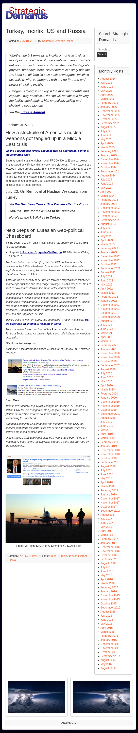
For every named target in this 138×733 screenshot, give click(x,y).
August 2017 (108, 514)
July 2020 (106, 373)
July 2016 (106, 567)
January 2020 (108, 397)
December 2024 (110, 159)
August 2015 (108, 611)
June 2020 (106, 377)
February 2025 (109, 151)
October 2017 (108, 506)
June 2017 (106, 522)
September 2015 (110, 607)
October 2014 (108, 652)
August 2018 (108, 466)
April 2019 (106, 434)
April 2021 (106, 337)
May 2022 (106, 284)
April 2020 (106, 385)
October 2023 (108, 215)
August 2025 (108, 127)
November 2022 (110, 260)
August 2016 (108, 563)
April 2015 (106, 627)
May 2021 (106, 333)
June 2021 (106, 329)
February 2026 (109, 102)
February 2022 (109, 296)
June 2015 (106, 619)
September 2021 (110, 316)
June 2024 (106, 183)
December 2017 (110, 498)
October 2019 (108, 409)
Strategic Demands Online (58, 41)
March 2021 (107, 341)
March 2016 (107, 583)
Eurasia (62, 556)
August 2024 (108, 175)
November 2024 (110, 163)
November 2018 (110, 454)
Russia (11, 560)
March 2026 (107, 98)
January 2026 (108, 106)
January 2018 (108, 494)
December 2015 (110, 595)
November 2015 (110, 599)
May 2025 (106, 139)
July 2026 (106, 82)
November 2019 (110, 405)
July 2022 (106, 276)
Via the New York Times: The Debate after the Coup (48, 204)
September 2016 (110, 559)
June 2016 (106, 571)
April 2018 (106, 482)
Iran (70, 556)
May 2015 (106, 623)
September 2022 (110, 268)
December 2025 (110, 111)
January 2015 (108, 639)
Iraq (76, 556)
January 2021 (108, 349)
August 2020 (108, 369)
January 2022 (108, 300)
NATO (23, 556)
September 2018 (110, 462)
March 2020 (107, 389)
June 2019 (106, 425)
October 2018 (108, 458)
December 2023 (110, 207)
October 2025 (108, 119)
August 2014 (108, 660)
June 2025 (106, 135)
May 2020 (106, 381)
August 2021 (108, 320)
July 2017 (106, 518)
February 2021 (109, 345)
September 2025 (110, 123)
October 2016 (108, 555)
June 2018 (106, 474)
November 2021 (110, 308)
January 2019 (108, 446)
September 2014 (110, 656)
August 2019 (108, 417)
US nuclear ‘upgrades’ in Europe (41, 252)
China (53, 556)
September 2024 (110, 171)
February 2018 (109, 490)
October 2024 (108, 167)
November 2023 (110, 211)
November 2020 (110, 357)
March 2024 (107, 195)
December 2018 (110, 450)
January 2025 (108, 155)
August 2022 (108, 272)
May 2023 (106, 236)
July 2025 (106, 131)
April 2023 (106, 240)
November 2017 (110, 502)
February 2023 (109, 248)
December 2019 (110, 401)
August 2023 (108, 224)
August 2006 (108, 668)
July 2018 (106, 470)
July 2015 (106, 615)
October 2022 (108, 264)
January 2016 (108, 591)
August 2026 (108, 78)
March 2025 (107, 147)
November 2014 (110, 648)
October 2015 (108, 603)
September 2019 (110, 413)
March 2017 (107, 534)
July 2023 (106, 228)
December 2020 (110, 353)
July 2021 (106, 325)
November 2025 (110, 115)
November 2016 (110, 551)
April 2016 (106, 579)
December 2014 (110, 643)
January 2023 (108, 252)
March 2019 (107, 438)
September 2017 (110, 510)
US (40, 556)
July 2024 (106, 179)
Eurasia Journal (33, 112)
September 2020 (110, 365)
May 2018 (106, 478)
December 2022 (110, 256)
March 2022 (107, 292)
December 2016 (110, 547)
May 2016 (106, 575)
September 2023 (110, 220)
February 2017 (109, 539)
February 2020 (109, 393)
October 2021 (108, 312)
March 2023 (107, 244)
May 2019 (106, 429)
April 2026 (106, 94)
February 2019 (109, 442)
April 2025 (106, 143)
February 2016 (109, 587)
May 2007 (106, 664)
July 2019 (106, 421)
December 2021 (110, 304)
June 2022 (106, 280)
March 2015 (107, 631)
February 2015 (109, 635)
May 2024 (106, 187)
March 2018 (107, 486)
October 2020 (108, 361)
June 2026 (106, 86)
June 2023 (106, 232)
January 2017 (108, 543)
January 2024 (108, 203)
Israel (83, 556)
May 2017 (106, 526)
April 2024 (106, 191)
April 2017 (106, 530)
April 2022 (106, 288)
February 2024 (109, 199)
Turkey (32, 556)
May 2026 (106, 90)
